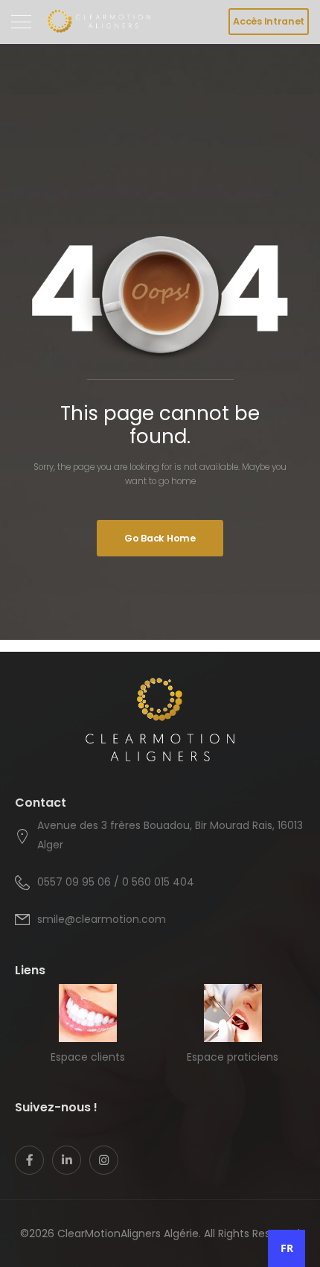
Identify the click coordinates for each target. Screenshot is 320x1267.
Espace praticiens (232, 1057)
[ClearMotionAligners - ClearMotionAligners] (98, 21)
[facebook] (29, 1160)
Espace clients (88, 1057)
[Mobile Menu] (21, 22)
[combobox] (286, 1248)
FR (287, 1248)
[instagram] (103, 1160)
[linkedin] (66, 1160)
